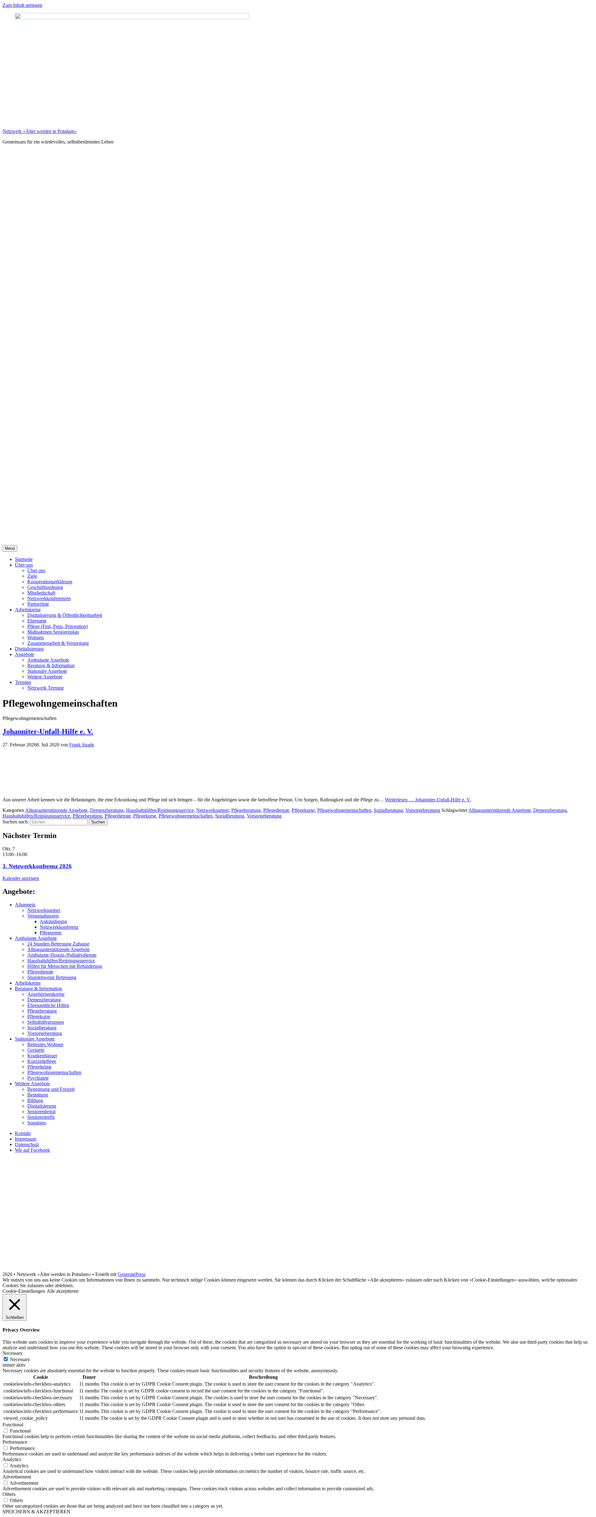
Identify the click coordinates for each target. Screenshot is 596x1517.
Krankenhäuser (42, 1055)
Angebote (24, 654)
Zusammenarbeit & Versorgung (58, 643)
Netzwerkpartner (212, 810)
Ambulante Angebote (48, 660)
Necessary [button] (12, 1353)
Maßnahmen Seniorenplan (53, 632)
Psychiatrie (38, 1078)
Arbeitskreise (28, 609)
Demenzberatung (107, 810)
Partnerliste (38, 604)
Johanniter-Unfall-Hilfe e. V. (47, 731)
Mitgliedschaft (41, 592)
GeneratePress (132, 1274)
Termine (23, 682)
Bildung (35, 1100)
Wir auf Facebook (32, 1150)
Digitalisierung (29, 648)
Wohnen (35, 637)
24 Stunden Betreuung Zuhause (58, 943)
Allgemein (25, 904)
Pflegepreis (50, 932)
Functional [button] (12, 1424)
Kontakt (23, 1133)
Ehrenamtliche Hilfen (48, 1005)
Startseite (24, 559)
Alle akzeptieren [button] (63, 1291)
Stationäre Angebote (47, 671)
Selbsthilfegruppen (45, 1022)
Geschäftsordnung (45, 587)
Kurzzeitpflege (41, 1061)
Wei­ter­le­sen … (428, 799)
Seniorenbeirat (41, 1111)
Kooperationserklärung (49, 581)
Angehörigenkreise (46, 994)
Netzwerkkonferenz (59, 927)
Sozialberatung (388, 810)
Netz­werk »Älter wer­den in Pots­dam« (39, 131)
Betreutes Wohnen (45, 1044)
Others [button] (9, 1494)
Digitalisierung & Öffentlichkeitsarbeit (64, 615)
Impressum (25, 1138)
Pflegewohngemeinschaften (344, 810)
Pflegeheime (39, 1066)
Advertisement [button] (16, 1476)
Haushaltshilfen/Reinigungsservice (36, 815)
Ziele (32, 576)
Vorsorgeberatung (422, 810)
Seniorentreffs (41, 1117)
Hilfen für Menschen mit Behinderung (64, 966)
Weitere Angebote (44, 676)
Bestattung (37, 1094)
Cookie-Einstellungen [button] (23, 1291)
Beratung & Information (50, 665)
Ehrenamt (36, 620)
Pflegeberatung (246, 810)
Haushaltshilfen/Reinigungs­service (160, 810)
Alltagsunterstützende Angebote (56, 810)
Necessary (20, 1359)
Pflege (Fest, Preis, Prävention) (57, 626)
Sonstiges (36, 1122)
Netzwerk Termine (45, 687)
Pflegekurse (303, 810)
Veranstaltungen (43, 915)
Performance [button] (14, 1442)
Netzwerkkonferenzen (49, 598)
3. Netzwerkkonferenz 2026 (37, 866)
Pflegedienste (276, 810)
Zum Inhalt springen (22, 5)
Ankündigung (53, 921)
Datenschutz (27, 1144)
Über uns (24, 564)
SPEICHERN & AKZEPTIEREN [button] (36, 1511)
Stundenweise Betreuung (51, 977)
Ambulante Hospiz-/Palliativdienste (62, 955)
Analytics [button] (11, 1459)
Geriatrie (35, 1050)
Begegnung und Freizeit (50, 1089)
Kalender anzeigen (20, 878)
